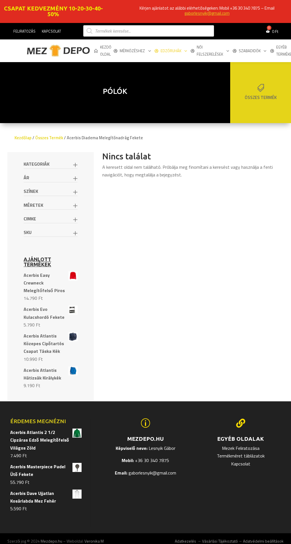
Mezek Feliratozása (240, 448)
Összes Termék (49, 137)
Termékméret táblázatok (241, 455)
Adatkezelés (186, 541)
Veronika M (94, 541)
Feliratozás (24, 31)
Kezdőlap (23, 137)
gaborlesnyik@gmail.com (207, 13)
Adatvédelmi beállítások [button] (263, 541)
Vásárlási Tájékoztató (220, 541)
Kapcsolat (51, 31)
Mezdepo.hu (51, 541)
